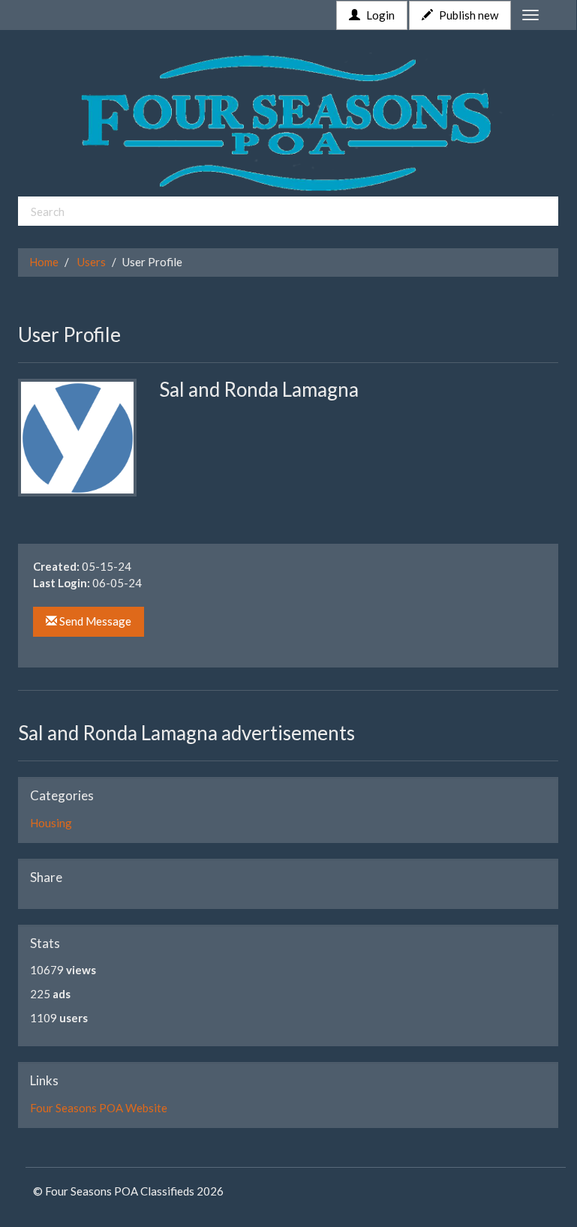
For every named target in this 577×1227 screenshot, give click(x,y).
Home (44, 261)
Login (379, 15)
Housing (51, 823)
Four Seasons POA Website (98, 1107)
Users (91, 261)
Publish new (467, 15)
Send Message (94, 621)
